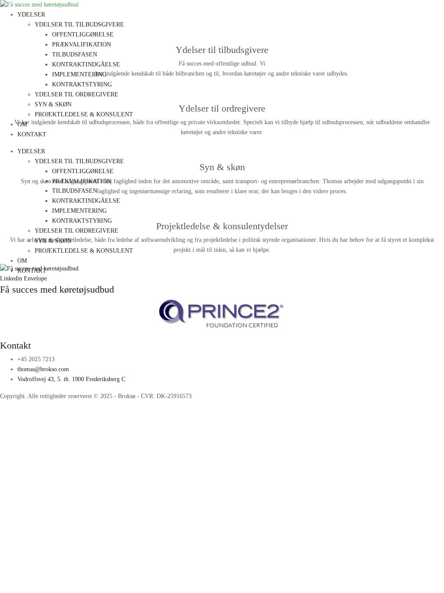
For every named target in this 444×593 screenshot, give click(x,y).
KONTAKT (31, 134)
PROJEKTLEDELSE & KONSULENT (84, 114)
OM (22, 124)
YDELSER (31, 14)
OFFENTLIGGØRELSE (83, 34)
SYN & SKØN (53, 104)
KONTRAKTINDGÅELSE (86, 64)
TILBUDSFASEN (74, 54)
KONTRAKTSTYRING (82, 84)
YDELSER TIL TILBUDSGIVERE (79, 24)
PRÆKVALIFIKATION (81, 44)
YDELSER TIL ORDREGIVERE (76, 94)
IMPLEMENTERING (79, 74)
